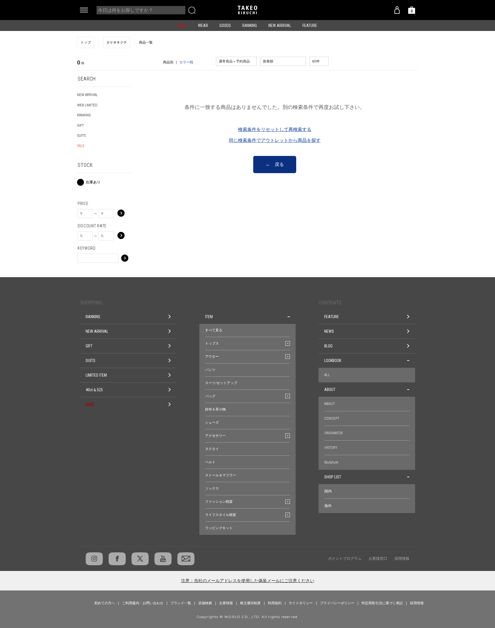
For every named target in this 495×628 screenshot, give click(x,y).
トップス (212, 343)
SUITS (81, 135)
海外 (328, 506)
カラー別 (186, 62)
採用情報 (401, 558)
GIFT (80, 125)
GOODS (225, 25)
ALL (327, 375)
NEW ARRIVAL (279, 25)
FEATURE (309, 25)
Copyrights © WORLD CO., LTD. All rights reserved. (248, 617)
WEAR (203, 25)
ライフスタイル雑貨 (220, 515)
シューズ (212, 422)
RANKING (249, 25)
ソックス (212, 488)
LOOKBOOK (332, 360)
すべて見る (213, 330)
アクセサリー (215, 436)
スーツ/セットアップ (221, 383)
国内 (328, 491)
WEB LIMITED (87, 105)
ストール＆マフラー (220, 475)
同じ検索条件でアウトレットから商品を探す (275, 140)
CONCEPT (331, 418)
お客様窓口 (378, 558)
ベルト (210, 462)
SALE (182, 25)
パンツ (210, 370)
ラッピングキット (219, 528)
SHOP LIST (332, 477)
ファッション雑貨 (219, 502)
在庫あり (93, 182)
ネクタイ (212, 449)
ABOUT (329, 389)
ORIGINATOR (333, 433)
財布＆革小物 (215, 409)
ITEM (209, 316)
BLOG (328, 346)
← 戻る (275, 164)
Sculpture (331, 462)
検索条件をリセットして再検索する (274, 129)
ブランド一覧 (180, 603)
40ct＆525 (94, 390)
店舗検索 (205, 603)
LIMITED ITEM (96, 375)
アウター (212, 357)
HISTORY (330, 447)
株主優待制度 (250, 603)
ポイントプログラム (345, 558)
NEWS (329, 331)
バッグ (210, 396)
